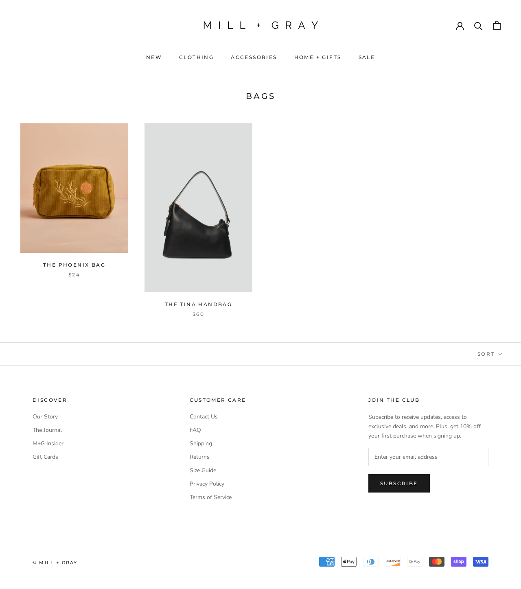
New (154, 57)
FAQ (195, 430)
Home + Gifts (317, 57)
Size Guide (203, 470)
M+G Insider (48, 443)
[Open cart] (497, 25)
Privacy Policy (207, 484)
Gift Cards (45, 457)
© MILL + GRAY (55, 562)
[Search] (478, 25)
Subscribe (399, 483)
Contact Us (204, 416)
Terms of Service (211, 497)
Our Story (45, 416)
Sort (487, 354)
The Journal (47, 430)
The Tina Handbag (198, 304)
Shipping (201, 443)
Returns (200, 457)
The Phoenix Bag (74, 265)
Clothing (196, 57)
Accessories (254, 57)
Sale (367, 57)
